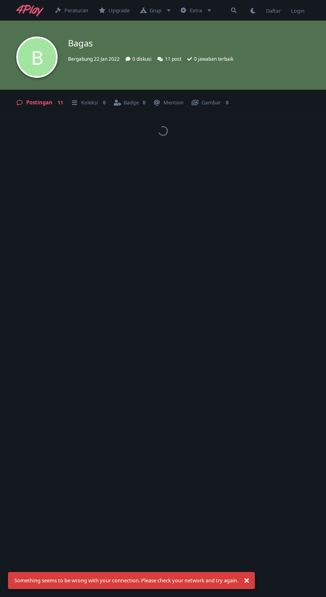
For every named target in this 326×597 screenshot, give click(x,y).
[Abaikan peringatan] (246, 581)
